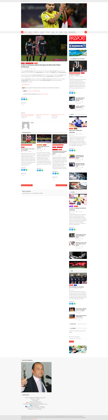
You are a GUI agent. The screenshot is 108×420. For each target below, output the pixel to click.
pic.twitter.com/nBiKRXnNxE (33, 91)
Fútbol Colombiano (29, 63)
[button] (44, 48)
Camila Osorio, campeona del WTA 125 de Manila (81, 309)
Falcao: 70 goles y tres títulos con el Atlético (28, 149)
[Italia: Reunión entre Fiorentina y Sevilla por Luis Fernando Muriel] (59, 139)
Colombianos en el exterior (27, 144)
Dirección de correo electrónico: (74, 336)
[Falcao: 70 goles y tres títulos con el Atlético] (28, 139)
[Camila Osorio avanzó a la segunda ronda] (72, 316)
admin (29, 68)
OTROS (65, 32)
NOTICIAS (71, 128)
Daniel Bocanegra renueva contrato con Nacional (43, 115)
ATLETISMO (48, 32)
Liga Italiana (55, 149)
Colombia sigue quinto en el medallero (43, 147)
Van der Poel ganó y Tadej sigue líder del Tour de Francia (81, 244)
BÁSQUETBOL (36, 32)
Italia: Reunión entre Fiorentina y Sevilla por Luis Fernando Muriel (59, 152)
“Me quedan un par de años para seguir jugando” (80, 99)
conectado (31, 193)
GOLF (57, 32)
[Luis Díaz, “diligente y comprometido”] (72, 107)
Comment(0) (34, 68)
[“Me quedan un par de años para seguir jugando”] (72, 99)
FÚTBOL (29, 32)
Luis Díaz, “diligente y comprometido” (80, 107)
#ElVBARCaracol (26, 84)
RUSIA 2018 (73, 324)
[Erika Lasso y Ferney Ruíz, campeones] (78, 121)
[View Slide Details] (54, 15)
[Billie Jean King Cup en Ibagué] (78, 278)
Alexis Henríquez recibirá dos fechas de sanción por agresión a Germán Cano (27, 115)
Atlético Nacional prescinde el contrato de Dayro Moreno (58, 115)
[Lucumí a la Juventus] (78, 66)
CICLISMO (42, 32)
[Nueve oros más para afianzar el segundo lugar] (72, 164)
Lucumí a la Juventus (74, 75)
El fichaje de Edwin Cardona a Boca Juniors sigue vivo (28, 185)
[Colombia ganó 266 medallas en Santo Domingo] (72, 156)
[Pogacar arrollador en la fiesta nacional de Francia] (72, 235)
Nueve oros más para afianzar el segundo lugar (80, 165)
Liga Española (59, 147)
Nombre (70, 332)
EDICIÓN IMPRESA (72, 32)
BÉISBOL (61, 32)
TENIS (53, 32)
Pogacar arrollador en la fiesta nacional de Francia (81, 236)
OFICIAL (36, 63)
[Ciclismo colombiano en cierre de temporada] (78, 199)
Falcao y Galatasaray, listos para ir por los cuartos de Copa (62, 185)
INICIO (25, 32)
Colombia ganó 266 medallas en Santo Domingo (80, 157)
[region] (54, 15)
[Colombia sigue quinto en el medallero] (44, 139)
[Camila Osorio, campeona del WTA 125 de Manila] (72, 310)
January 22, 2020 (44, 94)
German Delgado (39, 150)
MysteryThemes (34, 418)
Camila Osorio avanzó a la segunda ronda (81, 316)
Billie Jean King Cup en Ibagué (76, 287)
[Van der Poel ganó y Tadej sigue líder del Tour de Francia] (72, 243)
